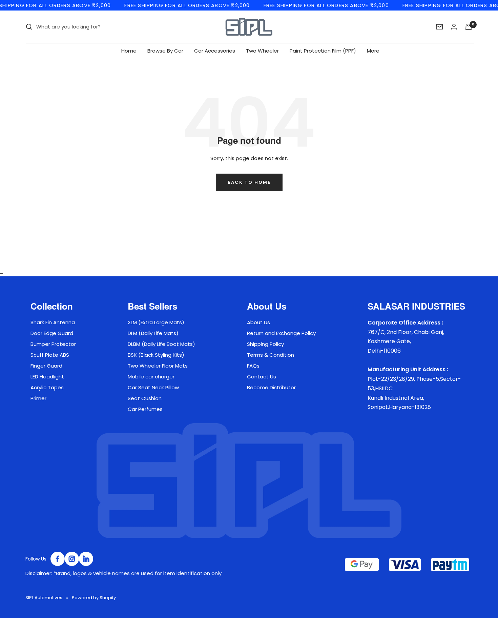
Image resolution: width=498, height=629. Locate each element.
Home (129, 50)
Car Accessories (214, 50)
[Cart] (468, 27)
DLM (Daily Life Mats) (153, 333)
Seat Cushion (145, 398)
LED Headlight (47, 376)
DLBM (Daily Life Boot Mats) (161, 344)
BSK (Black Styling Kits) (156, 354)
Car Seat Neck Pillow (153, 387)
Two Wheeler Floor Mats (158, 365)
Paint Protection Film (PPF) (323, 50)
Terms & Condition (270, 354)
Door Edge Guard (51, 333)
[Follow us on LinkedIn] (86, 559)
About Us (258, 322)
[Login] (454, 27)
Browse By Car (165, 50)
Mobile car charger (151, 376)
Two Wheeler (262, 50)
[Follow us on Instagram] (72, 559)
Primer (38, 398)
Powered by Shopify (94, 597)
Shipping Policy (265, 344)
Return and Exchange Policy (281, 333)
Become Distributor (271, 387)
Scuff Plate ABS (49, 354)
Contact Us (261, 376)
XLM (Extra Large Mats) (156, 322)
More (373, 50)
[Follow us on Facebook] (57, 559)
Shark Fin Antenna (52, 322)
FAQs (253, 365)
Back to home (249, 182)
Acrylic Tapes (47, 387)
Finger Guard (46, 365)
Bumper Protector (53, 344)
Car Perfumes (145, 409)
